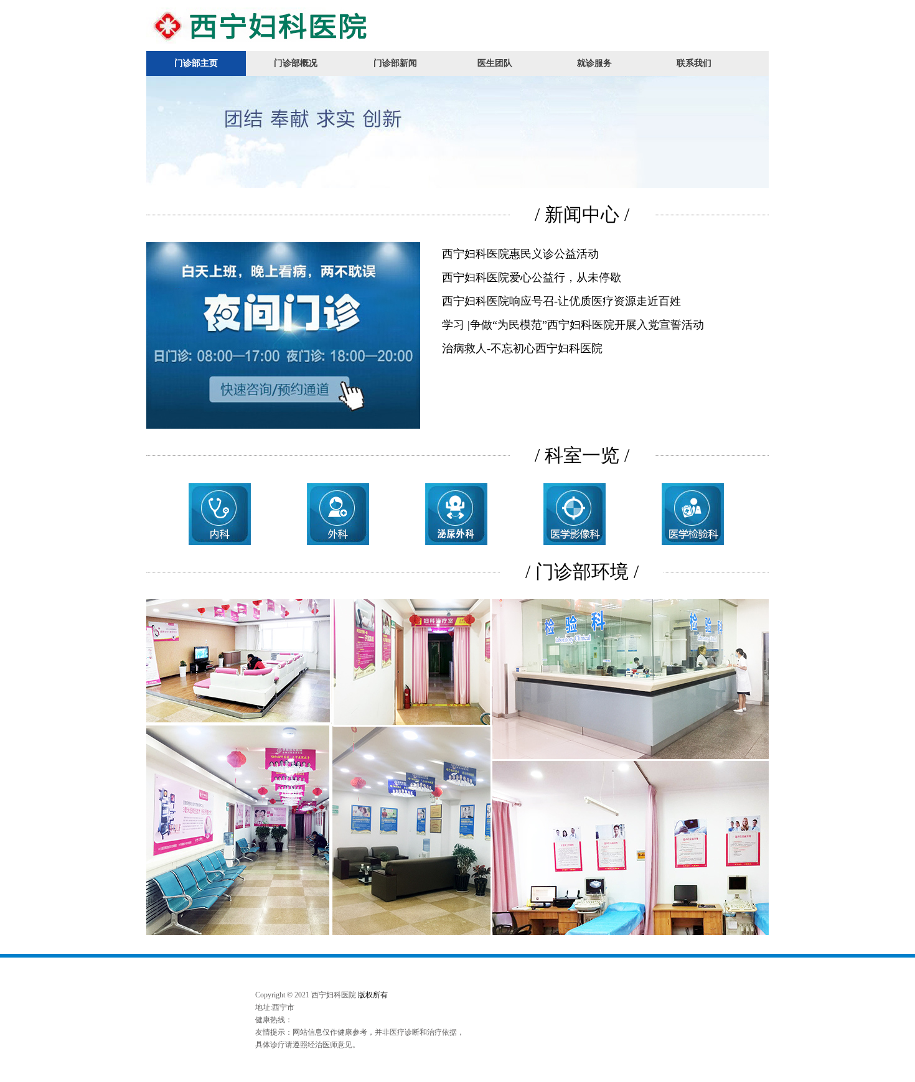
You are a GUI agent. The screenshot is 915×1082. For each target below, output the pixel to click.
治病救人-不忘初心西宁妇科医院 (522, 348)
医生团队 (494, 63)
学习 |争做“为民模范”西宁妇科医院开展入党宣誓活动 (573, 325)
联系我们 (694, 63)
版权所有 (373, 995)
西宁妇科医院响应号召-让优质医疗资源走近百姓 (561, 301)
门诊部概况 (295, 63)
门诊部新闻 (395, 63)
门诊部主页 (196, 63)
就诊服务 (594, 63)
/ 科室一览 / (582, 455)
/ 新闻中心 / (582, 214)
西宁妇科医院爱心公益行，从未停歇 (531, 277)
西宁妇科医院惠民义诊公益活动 (520, 254)
